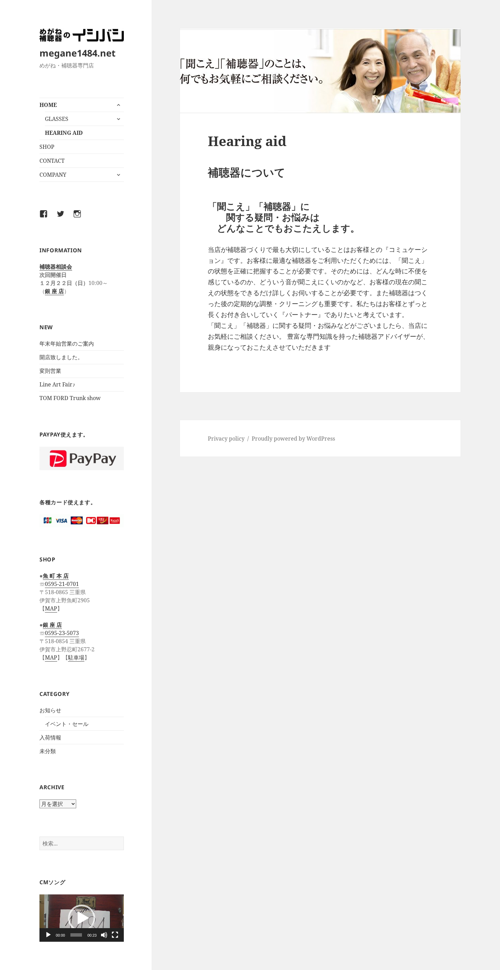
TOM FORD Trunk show (70, 398)
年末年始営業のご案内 (66, 343)
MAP (51, 608)
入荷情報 (50, 737)
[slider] (76, 935)
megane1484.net (77, 53)
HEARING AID (64, 133)
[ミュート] (104, 935)
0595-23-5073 (62, 633)
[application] (81, 918)
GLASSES (56, 119)
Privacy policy (226, 438)
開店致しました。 (61, 357)
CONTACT (52, 160)
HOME (48, 105)
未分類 (47, 751)
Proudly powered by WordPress (293, 438)
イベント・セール (66, 724)
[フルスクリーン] (115, 935)
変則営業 (50, 371)
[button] (81, 918)
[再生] (48, 935)
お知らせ (50, 710)
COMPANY (52, 174)
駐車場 (76, 657)
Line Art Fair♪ (57, 384)
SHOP (46, 146)
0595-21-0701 (62, 584)
